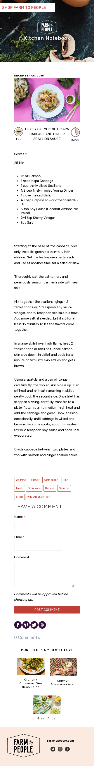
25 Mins (21, 479)
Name (19, 517)
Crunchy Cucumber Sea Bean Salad (30, 683)
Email (19, 537)
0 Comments (27, 637)
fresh (19, 488)
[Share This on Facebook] (18, 627)
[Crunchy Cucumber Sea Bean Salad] (31, 674)
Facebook (67, 749)
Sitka (19, 496)
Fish (65, 479)
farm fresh (51, 479)
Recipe (49, 488)
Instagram (60, 749)
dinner (35, 479)
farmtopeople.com (60, 740)
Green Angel (47, 718)
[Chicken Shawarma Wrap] (63, 675)
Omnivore (34, 488)
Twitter (53, 749)
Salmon (64, 488)
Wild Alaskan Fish (38, 496)
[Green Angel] (47, 713)
